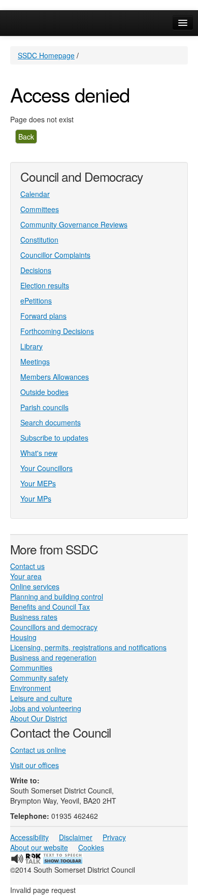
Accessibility (29, 837)
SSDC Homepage (46, 55)
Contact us (27, 566)
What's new (38, 453)
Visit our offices (34, 765)
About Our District (38, 718)
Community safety (39, 678)
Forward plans (43, 316)
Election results (44, 285)
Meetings (35, 361)
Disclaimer (75, 837)
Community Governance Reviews (73, 224)
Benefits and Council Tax (50, 607)
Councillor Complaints (55, 255)
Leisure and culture (41, 698)
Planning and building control (56, 596)
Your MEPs (38, 483)
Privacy (114, 837)
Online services (34, 586)
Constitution (39, 240)
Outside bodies (44, 392)
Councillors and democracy (53, 627)
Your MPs (35, 498)
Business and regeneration (53, 657)
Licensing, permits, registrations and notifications (88, 647)
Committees (39, 209)
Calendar (35, 194)
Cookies (91, 847)
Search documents (50, 422)
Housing (23, 637)
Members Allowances (54, 377)
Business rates (33, 617)
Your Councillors (46, 468)
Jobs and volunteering (45, 708)
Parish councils (44, 407)
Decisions (35, 270)
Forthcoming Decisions (57, 331)
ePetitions (36, 300)
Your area (26, 576)
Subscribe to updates (54, 438)
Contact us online (38, 750)
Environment (30, 688)
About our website (39, 847)
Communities (31, 667)
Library (31, 346)
